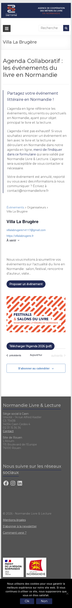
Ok (27, 601)
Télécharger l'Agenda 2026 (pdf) (30, 346)
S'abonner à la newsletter (20, 526)
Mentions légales (14, 520)
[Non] (67, 593)
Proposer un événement (26, 284)
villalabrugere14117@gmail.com (26, 230)
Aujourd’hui (36, 354)
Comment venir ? (14, 532)
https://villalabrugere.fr (20, 236)
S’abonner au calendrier (34, 368)
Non (44, 601)
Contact (8, 431)
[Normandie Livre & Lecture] (36, 5)
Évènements (15, 207)
